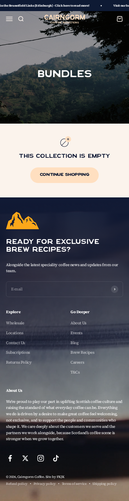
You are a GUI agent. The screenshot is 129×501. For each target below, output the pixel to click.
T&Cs (75, 372)
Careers (77, 362)
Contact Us (15, 342)
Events (76, 332)
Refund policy (17, 484)
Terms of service (74, 484)
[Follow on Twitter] (25, 458)
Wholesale (15, 323)
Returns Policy (19, 362)
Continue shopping (64, 175)
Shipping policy (104, 484)
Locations (14, 332)
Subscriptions (18, 352)
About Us (78, 323)
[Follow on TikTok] (56, 458)
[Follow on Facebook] (10, 458)
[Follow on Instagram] (41, 458)
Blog (74, 342)
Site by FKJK (55, 477)
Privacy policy (45, 484)
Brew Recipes (82, 352)
